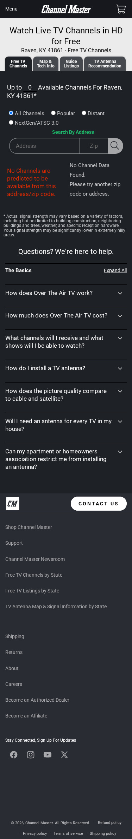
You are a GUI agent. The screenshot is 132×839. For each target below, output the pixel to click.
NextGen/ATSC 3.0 (36, 123)
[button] (11, 9)
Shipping (14, 636)
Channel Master (39, 823)
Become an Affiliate (26, 716)
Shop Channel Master (28, 527)
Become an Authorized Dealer (37, 700)
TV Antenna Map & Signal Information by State (56, 606)
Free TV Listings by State (32, 591)
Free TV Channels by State (33, 575)
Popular (66, 113)
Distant (96, 113)
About (12, 668)
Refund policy (109, 822)
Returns (14, 652)
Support (14, 543)
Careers (13, 684)
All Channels (29, 113)
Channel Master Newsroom (35, 559)
